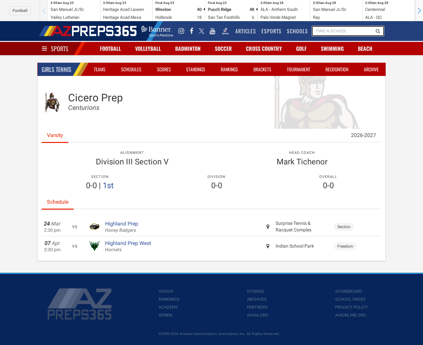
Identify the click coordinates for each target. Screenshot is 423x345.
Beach (365, 48)
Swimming (332, 48)
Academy (168, 307)
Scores (164, 69)
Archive (371, 69)
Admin (165, 315)
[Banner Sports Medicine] (157, 31)
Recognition (337, 69)
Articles (245, 31)
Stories (255, 291)
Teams (99, 69)
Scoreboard (348, 291)
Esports (271, 31)
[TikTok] (225, 31)
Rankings (229, 69)
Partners (257, 307)
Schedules (131, 69)
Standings (195, 69)
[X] (202, 31)
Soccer (223, 48)
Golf (301, 48)
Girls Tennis (56, 69)
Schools (297, 31)
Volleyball (148, 48)
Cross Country (264, 48)
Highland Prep (121, 227)
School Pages (350, 299)
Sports (59, 48)
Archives (257, 299)
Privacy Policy (351, 307)
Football (20, 10)
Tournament (298, 69)
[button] (419, 10)
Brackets (262, 69)
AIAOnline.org (350, 315)
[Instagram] (181, 31)
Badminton (188, 48)
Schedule (57, 202)
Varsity (55, 135)
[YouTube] (212, 31)
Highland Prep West (128, 246)
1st (108, 185)
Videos (166, 291)
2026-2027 (363, 135)
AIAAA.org (257, 315)
